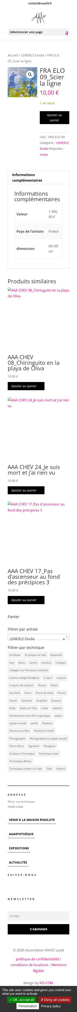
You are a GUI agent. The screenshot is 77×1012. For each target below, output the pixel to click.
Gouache (26, 700)
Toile (49, 768)
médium (57, 708)
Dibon (54, 685)
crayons (61, 678)
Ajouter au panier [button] (24, 386)
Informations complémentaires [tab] (27, 177)
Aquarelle (56, 655)
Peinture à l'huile (44, 731)
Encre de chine (44, 693)
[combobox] (38, 637)
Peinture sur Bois (19, 731)
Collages (61, 662)
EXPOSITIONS (19, 848)
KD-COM (47, 983)
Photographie (17, 738)
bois (11, 662)
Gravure (56, 700)
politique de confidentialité (37, 959)
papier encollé (17, 723)
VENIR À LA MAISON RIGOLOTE (32, 820)
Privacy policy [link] (51, 1006)
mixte (44, 155)
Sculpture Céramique (22, 753)
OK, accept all (23, 1000)
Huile (12, 708)
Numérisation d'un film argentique (29, 715)
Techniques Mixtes (20, 761)
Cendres (46, 662)
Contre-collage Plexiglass (24, 678)
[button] (30, 74)
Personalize (28, 1006)
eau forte (14, 693)
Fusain (13, 700)
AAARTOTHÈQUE (21, 834)
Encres (62, 693)
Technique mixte (49, 753)
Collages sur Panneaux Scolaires (28, 670)
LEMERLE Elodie (32, 55)
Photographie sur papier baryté (48, 738)
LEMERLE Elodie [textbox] (37, 638)
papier (58, 715)
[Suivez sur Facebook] (9, 885)
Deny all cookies (56, 1000)
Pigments (33, 746)
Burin (22, 662)
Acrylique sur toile (35, 655)
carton (33, 662)
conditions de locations (29, 964)
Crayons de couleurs (21, 685)
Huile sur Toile (28, 708)
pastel (34, 723)
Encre (28, 693)
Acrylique (15, 655)
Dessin (42, 685)
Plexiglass (49, 746)
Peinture (47, 723)
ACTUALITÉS (18, 862)
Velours (60, 768)
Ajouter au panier (54, 117)
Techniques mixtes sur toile (25, 768)
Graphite (41, 700)
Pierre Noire (16, 746)
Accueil (13, 55)
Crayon (48, 678)
